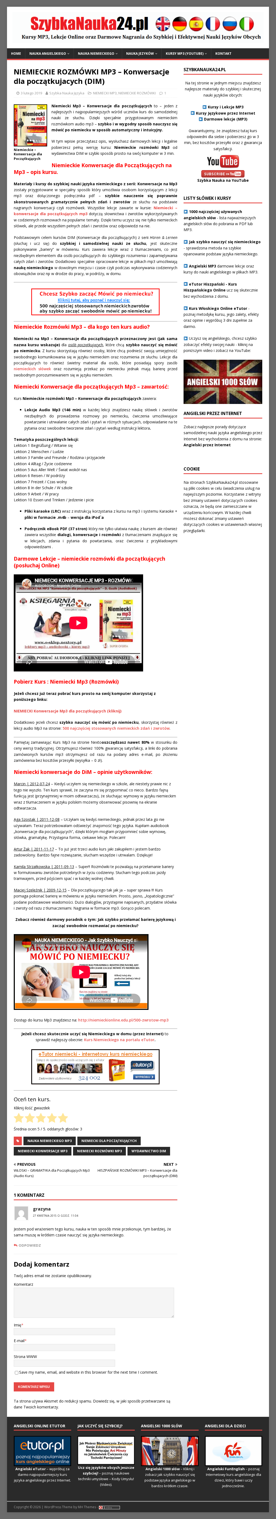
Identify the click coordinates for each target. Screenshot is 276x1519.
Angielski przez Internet (207, 444)
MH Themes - (88, 1507)
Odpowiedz (30, 1245)
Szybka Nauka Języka (66, 93)
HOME (16, 53)
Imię (17, 1325)
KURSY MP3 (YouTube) (184, 53)
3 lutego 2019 (31, 93)
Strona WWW (25, 1356)
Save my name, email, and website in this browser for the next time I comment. (88, 1372)
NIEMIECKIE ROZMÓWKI (137, 93)
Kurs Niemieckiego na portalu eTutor (119, 1039)
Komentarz (23, 1284)
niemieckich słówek (32, 368)
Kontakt (223, 53)
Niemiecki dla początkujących (109, 1141)
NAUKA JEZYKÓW (140, 53)
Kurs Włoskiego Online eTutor (218, 308)
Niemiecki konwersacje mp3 (42, 1151)
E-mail (19, 1340)
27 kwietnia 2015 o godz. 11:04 (55, 1216)
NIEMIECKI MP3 (105, 93)
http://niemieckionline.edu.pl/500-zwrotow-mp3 (123, 1020)
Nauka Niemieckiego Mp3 (49, 1141)
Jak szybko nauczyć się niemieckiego (225, 241)
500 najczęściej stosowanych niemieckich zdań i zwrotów (116, 728)
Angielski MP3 (202, 266)
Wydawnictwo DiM (149, 1151)
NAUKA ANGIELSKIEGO (47, 53)
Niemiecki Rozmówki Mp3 (99, 1151)
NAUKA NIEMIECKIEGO (96, 53)
